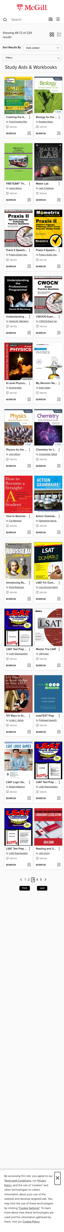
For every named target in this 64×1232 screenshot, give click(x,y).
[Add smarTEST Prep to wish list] (59, 732)
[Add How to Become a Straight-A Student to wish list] (29, 532)
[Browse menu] (58, 19)
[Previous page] (21, 880)
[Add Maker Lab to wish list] (59, 200)
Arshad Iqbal (15, 387)
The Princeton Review (19, 121)
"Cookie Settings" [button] (29, 1208)
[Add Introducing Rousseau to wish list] (29, 599)
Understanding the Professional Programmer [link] (17, 316)
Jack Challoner (46, 188)
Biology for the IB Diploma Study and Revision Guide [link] (46, 117)
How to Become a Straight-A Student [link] (17, 516)
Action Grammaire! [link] (46, 516)
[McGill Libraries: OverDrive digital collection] (32, 7)
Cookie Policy (31, 1221)
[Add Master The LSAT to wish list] (59, 665)
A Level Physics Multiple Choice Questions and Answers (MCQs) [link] (17, 383)
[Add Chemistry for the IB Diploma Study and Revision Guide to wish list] (59, 466)
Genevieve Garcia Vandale (49, 520)
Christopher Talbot (48, 454)
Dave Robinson (16, 587)
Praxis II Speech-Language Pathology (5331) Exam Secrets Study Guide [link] (46, 250)
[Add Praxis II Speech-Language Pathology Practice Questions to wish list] (29, 266)
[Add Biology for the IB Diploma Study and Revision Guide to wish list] (59, 133)
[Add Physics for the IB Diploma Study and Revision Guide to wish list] (29, 466)
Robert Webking (17, 786)
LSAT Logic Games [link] (17, 782)
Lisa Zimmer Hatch (48, 587)
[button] (52, 35)
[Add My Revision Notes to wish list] (59, 399)
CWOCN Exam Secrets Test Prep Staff (49, 321)
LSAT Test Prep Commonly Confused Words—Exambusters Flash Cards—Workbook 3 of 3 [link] (17, 848)
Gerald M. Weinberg (18, 321)
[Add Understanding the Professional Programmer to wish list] (29, 333)
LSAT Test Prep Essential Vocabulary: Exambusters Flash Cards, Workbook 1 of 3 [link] (17, 649)
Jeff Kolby (44, 653)
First (24, 888)
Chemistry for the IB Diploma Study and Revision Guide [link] (46, 449)
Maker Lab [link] (42, 183)
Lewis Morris (15, 188)
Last (42, 888)
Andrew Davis (46, 121)
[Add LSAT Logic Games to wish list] (29, 798)
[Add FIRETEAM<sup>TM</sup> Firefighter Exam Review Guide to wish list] (29, 200)
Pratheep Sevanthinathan (49, 720)
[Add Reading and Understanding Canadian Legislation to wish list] (59, 865)
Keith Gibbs (44, 387)
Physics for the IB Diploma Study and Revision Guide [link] (17, 449)
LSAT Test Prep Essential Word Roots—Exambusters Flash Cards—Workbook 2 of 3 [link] (46, 782)
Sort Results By (12, 47)
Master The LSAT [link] (46, 649)
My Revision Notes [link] (46, 383)
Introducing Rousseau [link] (17, 582)
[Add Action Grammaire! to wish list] (59, 532)
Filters (9, 57)
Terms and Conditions (17, 1180)
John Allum (14, 454)
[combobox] (24, 19)
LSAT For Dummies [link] (46, 582)
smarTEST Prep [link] (45, 715)
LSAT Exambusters (18, 653)
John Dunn (44, 853)
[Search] (5, 19)
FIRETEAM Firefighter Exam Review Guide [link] (17, 183)
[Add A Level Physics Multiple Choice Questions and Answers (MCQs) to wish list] (29, 399)
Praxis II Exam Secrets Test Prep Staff (19, 254)
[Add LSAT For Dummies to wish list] (59, 599)
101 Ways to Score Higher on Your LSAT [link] (17, 715)
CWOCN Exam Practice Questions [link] (46, 316)
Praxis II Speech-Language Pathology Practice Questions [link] (17, 250)
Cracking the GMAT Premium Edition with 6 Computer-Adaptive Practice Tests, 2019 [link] (17, 117)
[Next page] (45, 880)
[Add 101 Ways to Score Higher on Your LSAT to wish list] (29, 732)
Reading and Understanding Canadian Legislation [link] (46, 848)
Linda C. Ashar (16, 720)
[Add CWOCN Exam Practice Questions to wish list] (59, 333)
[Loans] (50, 20)
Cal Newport (15, 520)
